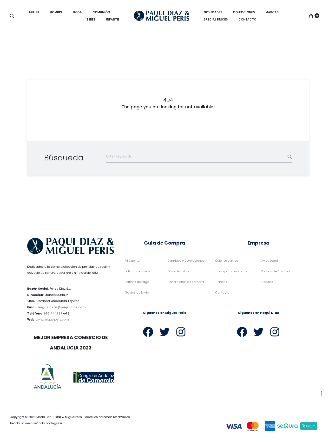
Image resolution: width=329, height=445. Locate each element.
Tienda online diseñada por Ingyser (36, 423)
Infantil (112, 19)
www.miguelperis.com (52, 319)
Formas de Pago (137, 282)
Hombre (56, 12)
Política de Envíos (138, 271)
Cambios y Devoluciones (185, 261)
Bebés (90, 19)
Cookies (267, 282)
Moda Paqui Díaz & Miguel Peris (59, 417)
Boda (77, 12)
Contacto (247, 19)
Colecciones (244, 12)
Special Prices (216, 19)
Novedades (213, 12)
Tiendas (221, 282)
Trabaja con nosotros (231, 271)
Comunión (101, 12)
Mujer (34, 12)
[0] (311, 15)
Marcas (272, 12)
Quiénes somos (226, 261)
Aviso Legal (269, 261)
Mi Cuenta (132, 261)
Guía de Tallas (178, 271)
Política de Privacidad (277, 271)
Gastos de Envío (137, 292)
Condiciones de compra (185, 282)
